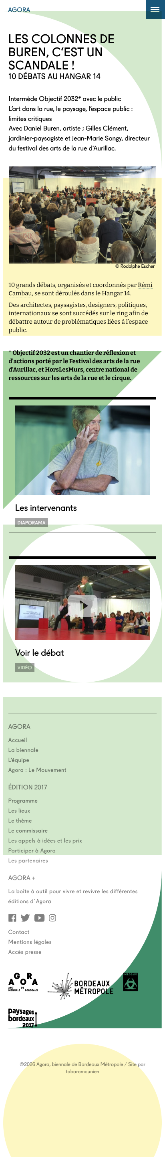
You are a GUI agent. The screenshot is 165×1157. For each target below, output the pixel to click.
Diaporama (32, 522)
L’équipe (19, 759)
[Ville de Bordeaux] (130, 989)
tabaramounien (82, 1071)
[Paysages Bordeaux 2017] (22, 1025)
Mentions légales (30, 941)
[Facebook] (12, 917)
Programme (23, 800)
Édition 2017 (27, 787)
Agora (19, 9)
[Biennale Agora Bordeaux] (23, 989)
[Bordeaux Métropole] (80, 997)
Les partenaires (28, 860)
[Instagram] (52, 917)
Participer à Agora (32, 850)
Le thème (20, 820)
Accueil (17, 740)
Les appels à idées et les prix (45, 840)
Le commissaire (28, 830)
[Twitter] (25, 917)
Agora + (22, 877)
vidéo (25, 667)
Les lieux (19, 810)
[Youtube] (39, 917)
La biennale (23, 750)
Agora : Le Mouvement (37, 769)
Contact (19, 931)
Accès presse (25, 951)
